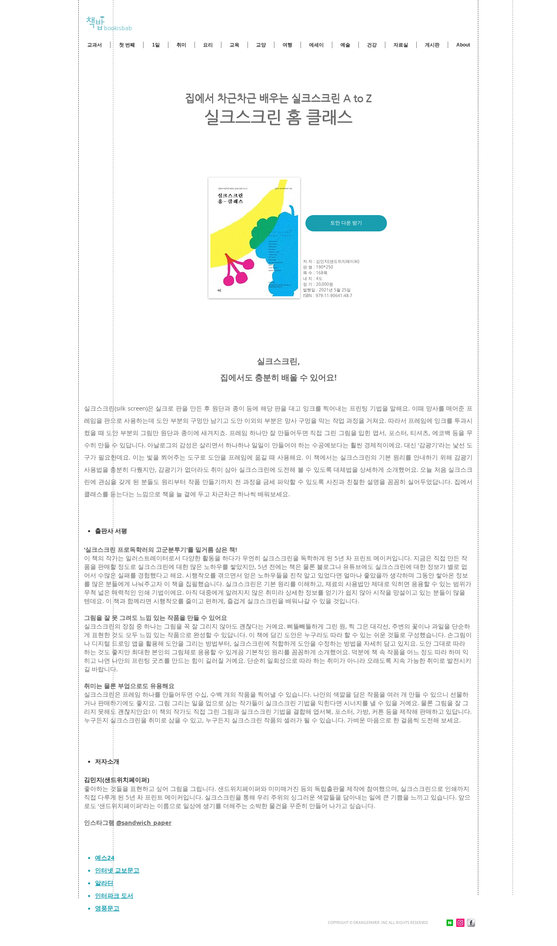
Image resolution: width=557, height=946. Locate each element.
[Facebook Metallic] (471, 923)
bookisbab (117, 28)
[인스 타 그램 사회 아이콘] (460, 923)
